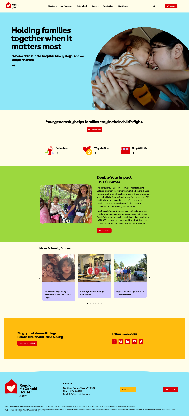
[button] (39, 278)
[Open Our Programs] (73, 6)
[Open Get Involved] (88, 6)
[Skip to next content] (94, 105)
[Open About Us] (56, 6)
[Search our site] (154, 6)
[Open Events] (99, 6)
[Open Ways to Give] (114, 6)
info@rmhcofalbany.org (79, 394)
